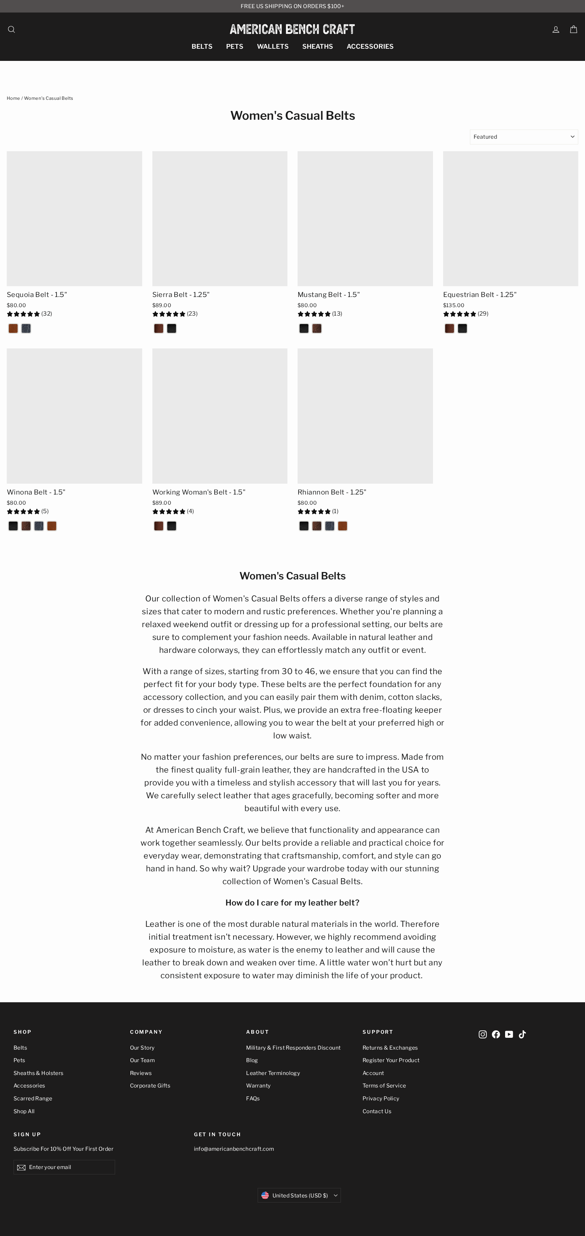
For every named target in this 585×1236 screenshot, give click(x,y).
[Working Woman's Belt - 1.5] (159, 526)
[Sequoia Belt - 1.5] (13, 328)
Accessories (29, 1085)
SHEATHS (317, 46)
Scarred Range (33, 1098)
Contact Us (377, 1111)
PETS (234, 46)
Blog (252, 1060)
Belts (20, 1048)
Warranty (258, 1085)
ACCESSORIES (370, 46)
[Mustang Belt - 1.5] (304, 328)
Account (373, 1073)
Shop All (24, 1111)
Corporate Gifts (150, 1085)
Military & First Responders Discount (293, 1048)
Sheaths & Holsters (39, 1073)
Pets (19, 1060)
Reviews (141, 1073)
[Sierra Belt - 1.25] (159, 328)
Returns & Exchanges (390, 1048)
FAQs (253, 1098)
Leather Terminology (273, 1073)
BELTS (202, 46)
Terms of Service (384, 1085)
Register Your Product (391, 1060)
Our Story (142, 1048)
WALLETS (273, 46)
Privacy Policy (381, 1098)
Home (13, 98)
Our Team (142, 1060)
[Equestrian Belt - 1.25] (450, 328)
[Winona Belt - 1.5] (13, 526)
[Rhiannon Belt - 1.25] (304, 526)
